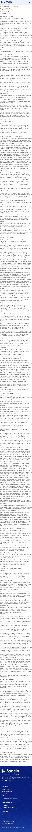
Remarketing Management (9, 798)
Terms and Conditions (8, 821)
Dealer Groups (6, 789)
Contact (4, 817)
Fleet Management (7, 791)
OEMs (3, 796)
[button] (29, 2)
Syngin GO (5, 805)
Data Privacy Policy (7, 823)
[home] (6, 2)
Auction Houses (6, 793)
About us (4, 814)
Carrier (4, 819)
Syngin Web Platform (8, 807)
